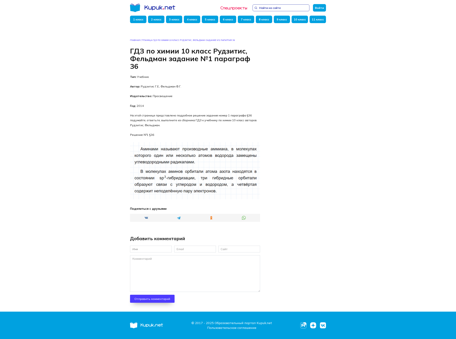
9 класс (282, 19)
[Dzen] (313, 325)
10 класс (300, 19)
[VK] (323, 325)
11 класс (318, 19)
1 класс (138, 19)
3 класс (174, 19)
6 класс (228, 19)
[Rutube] (303, 325)
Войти (319, 8)
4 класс (192, 19)
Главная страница (141, 40)
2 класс (156, 19)
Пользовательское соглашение (231, 328)
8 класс (264, 19)
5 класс (210, 19)
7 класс (246, 19)
